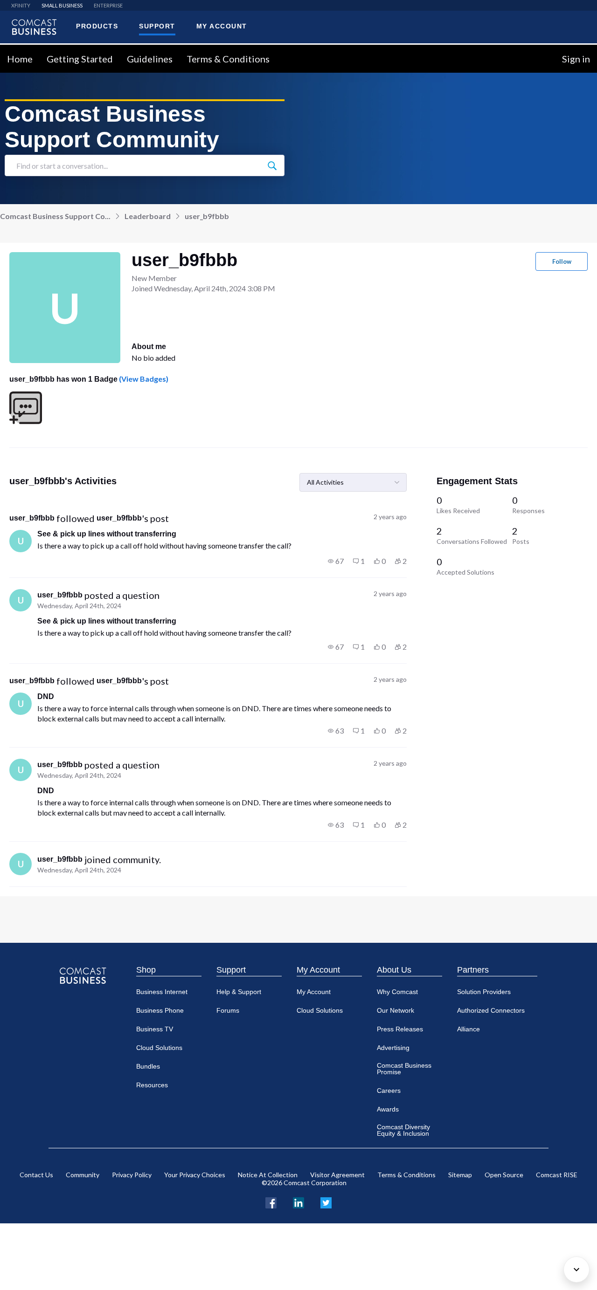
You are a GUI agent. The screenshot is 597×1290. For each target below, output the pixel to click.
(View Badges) (143, 378)
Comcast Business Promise (404, 1068)
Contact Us (36, 1175)
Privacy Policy (132, 1175)
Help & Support (238, 991)
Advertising (393, 1047)
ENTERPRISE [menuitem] (108, 5)
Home (20, 58)
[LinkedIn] (298, 1201)
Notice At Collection (268, 1175)
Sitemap (460, 1175)
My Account (318, 970)
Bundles (148, 1066)
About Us (394, 970)
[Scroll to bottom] (576, 1269)
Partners (473, 970)
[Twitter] (326, 1201)
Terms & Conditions (228, 58)
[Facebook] (271, 1201)
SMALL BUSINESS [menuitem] (62, 5)
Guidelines (150, 58)
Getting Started (80, 58)
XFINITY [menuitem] (20, 5)
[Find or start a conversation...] (271, 165)
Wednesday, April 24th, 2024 (79, 606)
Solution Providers (484, 991)
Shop (146, 970)
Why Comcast (397, 991)
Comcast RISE (556, 1175)
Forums (227, 1010)
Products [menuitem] (97, 26)
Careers (389, 1090)
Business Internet (161, 991)
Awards (388, 1109)
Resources (152, 1085)
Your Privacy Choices (194, 1175)
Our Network (395, 1010)
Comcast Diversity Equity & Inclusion (403, 1130)
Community (82, 1175)
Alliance (468, 1029)
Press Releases (400, 1029)
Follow (561, 261)
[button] (336, 561)
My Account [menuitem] (221, 26)
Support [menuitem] (157, 26)
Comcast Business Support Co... (55, 216)
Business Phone (160, 1010)
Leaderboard (148, 216)
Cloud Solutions (159, 1047)
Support (231, 970)
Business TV (154, 1029)
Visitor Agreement (337, 1175)
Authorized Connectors (491, 1010)
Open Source (504, 1175)
